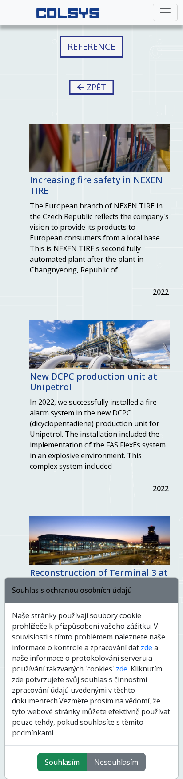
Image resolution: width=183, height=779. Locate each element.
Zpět (95, 87)
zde (146, 647)
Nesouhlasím (116, 762)
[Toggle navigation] (165, 12)
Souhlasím (62, 762)
